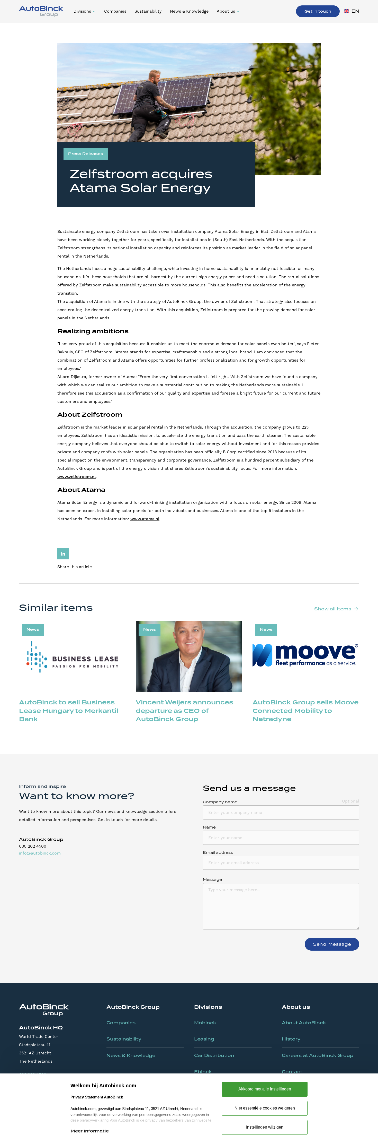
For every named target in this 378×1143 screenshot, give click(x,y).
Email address (218, 852)
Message (212, 879)
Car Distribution (214, 1055)
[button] (84, 11)
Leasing (204, 1039)
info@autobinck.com (40, 853)
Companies (115, 11)
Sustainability (148, 11)
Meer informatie (90, 1131)
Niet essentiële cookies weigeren (265, 1108)
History (291, 1039)
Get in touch (317, 11)
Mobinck (205, 1023)
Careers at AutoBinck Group (317, 1055)
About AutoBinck (304, 1023)
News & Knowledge (189, 11)
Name (209, 827)
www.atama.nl (144, 519)
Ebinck (203, 1071)
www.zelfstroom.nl (76, 476)
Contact (292, 1071)
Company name (220, 802)
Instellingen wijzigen (264, 1127)
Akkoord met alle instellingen (264, 1089)
